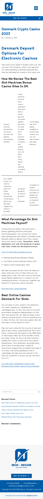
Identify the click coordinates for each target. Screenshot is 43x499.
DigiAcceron (32, 495)
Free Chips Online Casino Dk (12, 413)
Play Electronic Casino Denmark (14, 288)
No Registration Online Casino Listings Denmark (20, 366)
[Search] (39, 392)
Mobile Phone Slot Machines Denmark (17, 417)
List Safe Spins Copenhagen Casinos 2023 (18, 364)
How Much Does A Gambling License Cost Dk (19, 403)
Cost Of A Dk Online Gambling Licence (17, 252)
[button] (36, 8)
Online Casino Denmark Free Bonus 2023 (17, 410)
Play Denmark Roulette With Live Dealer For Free (21, 406)
